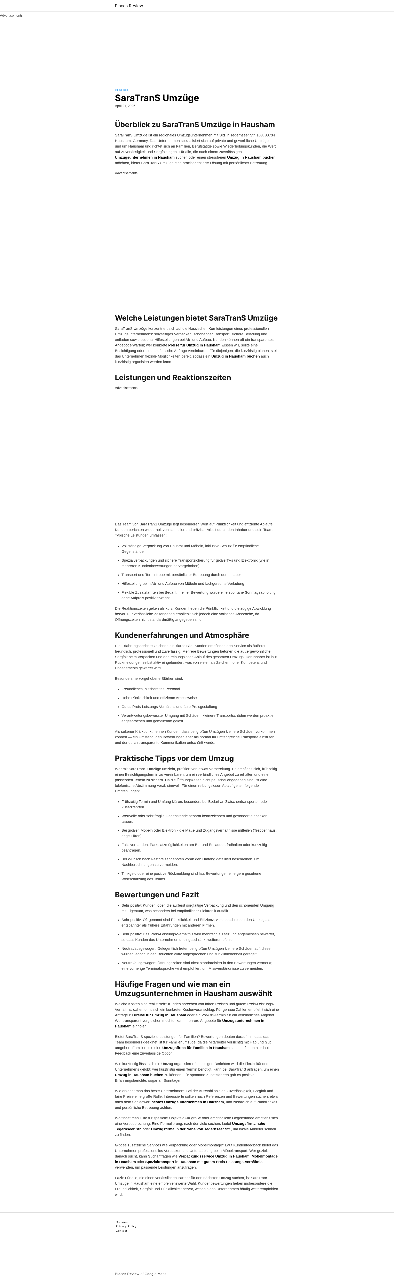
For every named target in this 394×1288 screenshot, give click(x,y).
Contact (121, 1230)
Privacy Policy (126, 1226)
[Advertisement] (197, 49)
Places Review (129, 6)
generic (121, 90)
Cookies (122, 1222)
